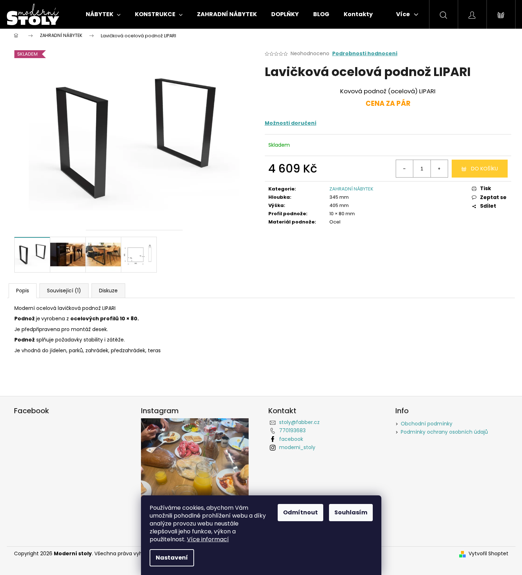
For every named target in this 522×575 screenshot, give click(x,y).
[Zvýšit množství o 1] (439, 168)
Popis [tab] (22, 290)
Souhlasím (350, 512)
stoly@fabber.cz (299, 422)
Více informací (208, 539)
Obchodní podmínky (426, 423)
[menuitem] (103, 14)
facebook (291, 439)
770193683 (292, 430)
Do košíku (484, 168)
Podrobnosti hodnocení (365, 53)
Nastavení (172, 557)
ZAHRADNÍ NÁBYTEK (351, 188)
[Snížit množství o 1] (404, 168)
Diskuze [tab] (108, 290)
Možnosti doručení (290, 123)
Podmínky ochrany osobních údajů (444, 431)
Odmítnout (300, 512)
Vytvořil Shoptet (488, 553)
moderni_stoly (297, 447)
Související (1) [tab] (64, 290)
